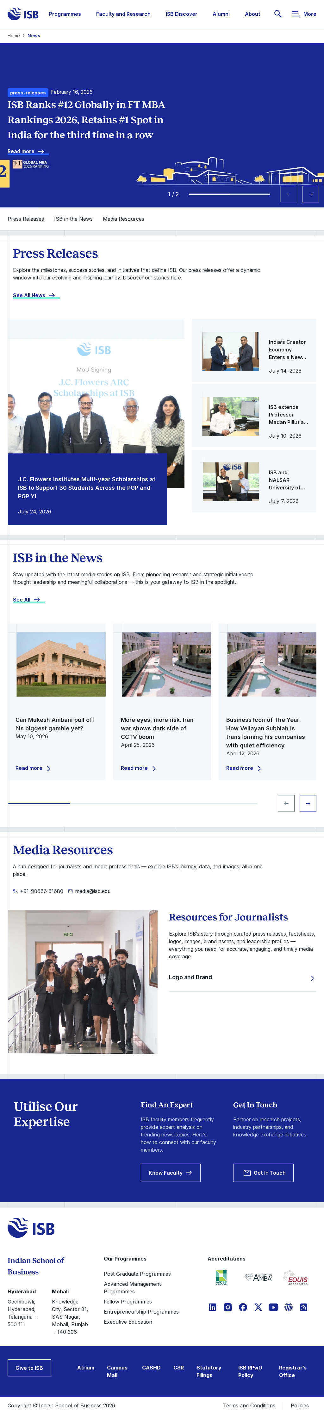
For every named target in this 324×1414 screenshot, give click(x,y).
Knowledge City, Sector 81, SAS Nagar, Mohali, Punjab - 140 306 (70, 1316)
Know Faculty (166, 1173)
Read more (21, 151)
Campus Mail (117, 1371)
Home (14, 35)
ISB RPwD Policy (250, 1371)
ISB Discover (181, 14)
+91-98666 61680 (41, 891)
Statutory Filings (208, 1371)
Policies (300, 1405)
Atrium (85, 1367)
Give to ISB (29, 1368)
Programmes (65, 14)
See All (21, 599)
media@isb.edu (92, 891)
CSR (178, 1367)
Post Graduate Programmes (137, 1274)
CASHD (151, 1367)
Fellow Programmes (128, 1301)
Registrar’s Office (293, 1371)
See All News (29, 295)
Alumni (221, 14)
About (252, 14)
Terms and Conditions (249, 1405)
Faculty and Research (123, 14)
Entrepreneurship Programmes (141, 1312)
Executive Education (128, 1322)
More (309, 14)
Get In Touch (270, 1173)
